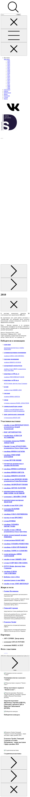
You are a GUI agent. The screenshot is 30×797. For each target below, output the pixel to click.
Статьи (6, 97)
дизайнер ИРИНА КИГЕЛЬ (12, 396)
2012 (8, 82)
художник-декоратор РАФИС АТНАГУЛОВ (16, 403)
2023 (8, 65)
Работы (6, 91)
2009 (8, 86)
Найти (18, 14)
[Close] (14, 22)
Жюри (6, 94)
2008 (8, 88)
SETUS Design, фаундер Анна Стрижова (15, 383)
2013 (8, 80)
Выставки (7, 59)
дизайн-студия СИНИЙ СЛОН (13, 390)
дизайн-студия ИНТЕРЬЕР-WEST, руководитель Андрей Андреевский (14, 410)
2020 (8, 70)
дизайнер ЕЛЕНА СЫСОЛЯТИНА (14, 356)
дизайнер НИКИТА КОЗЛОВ (12, 362)
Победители (7, 92)
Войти (6, 98)
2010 (8, 85)
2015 (8, 77)
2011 (8, 83)
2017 (8, 74)
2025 (8, 62)
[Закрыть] (14, 49)
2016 (8, 76)
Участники (7, 89)
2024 (8, 64)
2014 (8, 79)
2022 (8, 67)
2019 (8, 71)
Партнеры (7, 95)
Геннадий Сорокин (11, 608)
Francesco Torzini (10, 622)
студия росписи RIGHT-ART (12, 417)
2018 (8, 73)
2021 (8, 68)
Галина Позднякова (11, 591)
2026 (8, 61)
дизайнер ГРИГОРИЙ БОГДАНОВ (14, 377)
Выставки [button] (7, 57)
